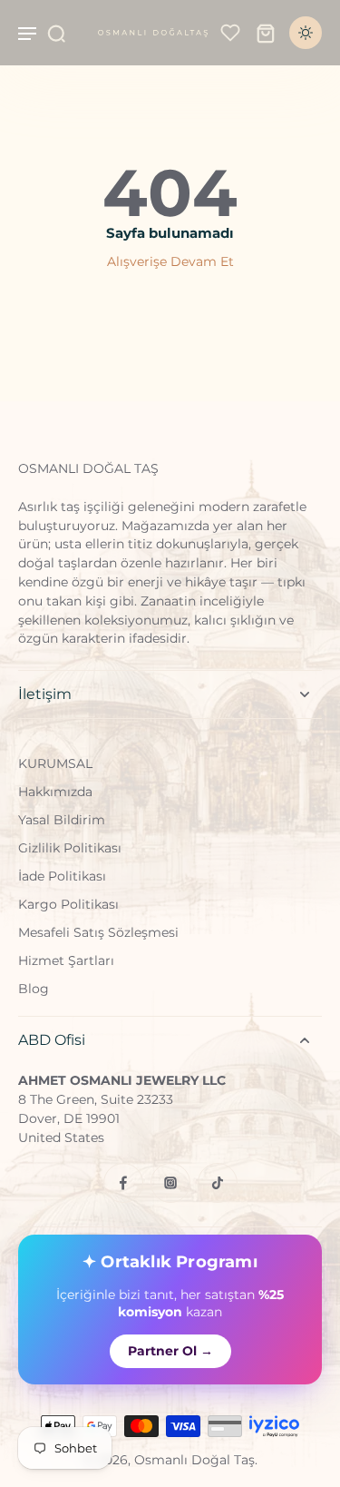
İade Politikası (62, 876)
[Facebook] (123, 1183)
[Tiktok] (218, 1183)
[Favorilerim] (230, 33)
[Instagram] (170, 1183)
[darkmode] (305, 32)
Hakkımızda (55, 791)
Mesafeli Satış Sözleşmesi (98, 932)
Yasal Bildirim (61, 819)
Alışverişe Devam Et (170, 261)
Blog (33, 988)
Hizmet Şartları (66, 960)
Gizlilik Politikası (69, 848)
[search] (56, 33)
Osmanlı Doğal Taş (194, 1460)
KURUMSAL (55, 763)
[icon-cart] (266, 33)
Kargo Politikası (68, 904)
